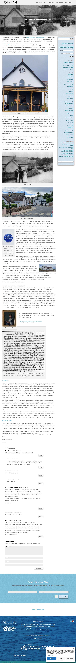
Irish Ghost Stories (68, 105)
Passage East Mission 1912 (68, 156)
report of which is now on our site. (35, 37)
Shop (57, 2)
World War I (70, 135)
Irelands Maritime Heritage (67, 101)
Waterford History (68, 130)
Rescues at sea (69, 120)
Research (61, 2)
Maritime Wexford (68, 110)
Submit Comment (39, 568)
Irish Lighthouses (68, 106)
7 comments (48, 22)
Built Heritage (69, 79)
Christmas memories (68, 84)
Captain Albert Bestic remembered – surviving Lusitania (67, 144)
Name (3, 436)
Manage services (50, 655)
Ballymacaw (70, 76)
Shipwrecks (69, 125)
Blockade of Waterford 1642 (68, 65)
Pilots (71, 115)
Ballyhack (70, 74)
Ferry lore (70, 91)
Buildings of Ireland (9, 44)
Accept (51, 658)
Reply (41, 455)
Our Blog (40, 2)
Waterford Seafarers (68, 132)
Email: (3, 439)
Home (37, 2)
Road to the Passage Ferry (68, 69)
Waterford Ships (69, 134)
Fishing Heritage (69, 93)
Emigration (70, 89)
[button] (73, 648)
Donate (65, 2)
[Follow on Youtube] (73, 621)
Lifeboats (70, 108)
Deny (61, 658)
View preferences (70, 658)
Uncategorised (69, 129)
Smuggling (70, 127)
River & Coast (51, 2)
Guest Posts (69, 98)
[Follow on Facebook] (71, 621)
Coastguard (69, 86)
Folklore (70, 94)
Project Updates (69, 117)
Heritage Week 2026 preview (68, 67)
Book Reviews (69, 77)
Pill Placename (69, 113)
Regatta (70, 118)
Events (45, 2)
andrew (28, 22)
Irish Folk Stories (68, 103)
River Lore (69, 122)
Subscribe (63, 597)
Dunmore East (41, 22)
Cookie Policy (23, 655)
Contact (69, 2)
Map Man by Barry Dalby (68, 62)
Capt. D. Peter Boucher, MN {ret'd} (12, 487)
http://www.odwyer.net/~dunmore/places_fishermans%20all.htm (31, 321)
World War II (69, 137)
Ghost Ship (70, 96)
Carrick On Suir (69, 81)
